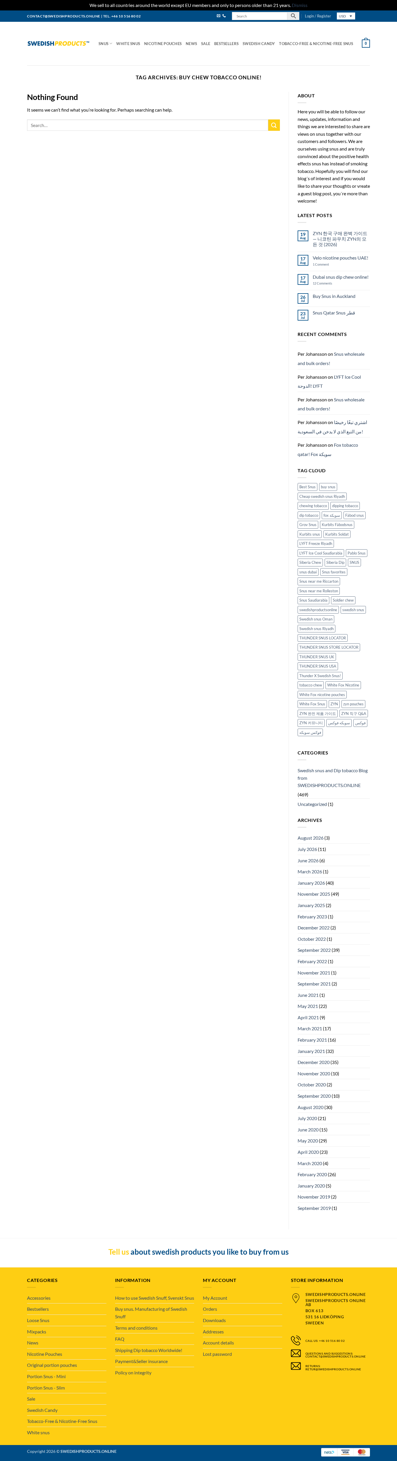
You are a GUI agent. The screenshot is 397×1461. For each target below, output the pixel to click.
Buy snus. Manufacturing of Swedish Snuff (151, 1312)
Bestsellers (226, 43)
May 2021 (308, 1006)
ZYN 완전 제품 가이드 (317, 713)
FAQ (119, 1339)
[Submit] (274, 125)
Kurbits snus (309, 534)
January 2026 (311, 883)
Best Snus (307, 486)
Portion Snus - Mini (46, 1376)
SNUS (354, 562)
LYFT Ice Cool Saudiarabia (320, 553)
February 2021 (312, 1039)
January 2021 (311, 1051)
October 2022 (312, 939)
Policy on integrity (133, 1372)
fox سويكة (331, 515)
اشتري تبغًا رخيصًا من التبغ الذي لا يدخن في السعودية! (332, 426)
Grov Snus (307, 524)
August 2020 (310, 1107)
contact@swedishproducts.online (63, 16)
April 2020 (308, 1152)
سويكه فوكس (339, 722)
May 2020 (308, 1140)
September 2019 (314, 1208)
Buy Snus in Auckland (334, 296)
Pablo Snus (357, 553)
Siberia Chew (310, 562)
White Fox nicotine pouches (322, 694)
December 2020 (314, 1062)
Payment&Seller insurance (141, 1361)
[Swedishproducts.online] (58, 43)
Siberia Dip (335, 562)
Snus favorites (334, 572)
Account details (218, 1342)
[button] (318, 16)
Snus (103, 43)
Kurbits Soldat (337, 534)
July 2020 (307, 1118)
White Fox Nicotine (343, 685)
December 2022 (314, 927)
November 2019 (314, 1196)
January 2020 (311, 1185)
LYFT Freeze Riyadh (315, 543)
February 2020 (312, 1174)
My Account (215, 1298)
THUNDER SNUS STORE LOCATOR (328, 647)
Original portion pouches (52, 1365)
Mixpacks (36, 1331)
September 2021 (314, 983)
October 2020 (312, 1084)
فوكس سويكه (310, 732)
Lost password (217, 1354)
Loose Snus (38, 1320)
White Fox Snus (312, 704)
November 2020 (314, 1073)
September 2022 (314, 950)
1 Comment (326, 264)
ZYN (334, 704)
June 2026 (308, 860)
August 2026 (310, 838)
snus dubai (308, 572)
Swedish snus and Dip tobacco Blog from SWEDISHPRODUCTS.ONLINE (333, 778)
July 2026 (307, 849)
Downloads (214, 1320)
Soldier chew (343, 600)
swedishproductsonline (318, 609)
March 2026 (310, 871)
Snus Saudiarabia (313, 600)
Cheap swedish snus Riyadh (322, 496)
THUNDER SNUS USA (317, 666)
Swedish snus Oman (315, 619)
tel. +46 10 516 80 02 (122, 16)
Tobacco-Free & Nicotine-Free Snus (316, 43)
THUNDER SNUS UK (316, 657)
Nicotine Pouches (163, 43)
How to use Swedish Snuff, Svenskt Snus (154, 1298)
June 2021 (308, 995)
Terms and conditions (136, 1328)
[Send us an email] (218, 16)
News (191, 43)
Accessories (39, 1298)
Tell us (118, 1251)
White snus (128, 43)
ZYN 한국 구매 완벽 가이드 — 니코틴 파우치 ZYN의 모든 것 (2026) (340, 238)
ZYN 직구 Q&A (353, 713)
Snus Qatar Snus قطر (334, 312)
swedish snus (353, 609)
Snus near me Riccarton (318, 581)
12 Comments (327, 283)
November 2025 (314, 894)
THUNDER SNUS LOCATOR (322, 638)
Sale (205, 43)
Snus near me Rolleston (318, 591)
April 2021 (308, 1017)
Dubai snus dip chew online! (341, 277)
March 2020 (310, 1163)
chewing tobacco (313, 505)
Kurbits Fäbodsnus (337, 524)
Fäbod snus (354, 515)
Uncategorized (312, 804)
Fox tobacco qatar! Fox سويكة (328, 449)
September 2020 (314, 1096)
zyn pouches (353, 704)
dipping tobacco (345, 505)
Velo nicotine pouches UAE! (340, 257)
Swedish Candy (259, 43)
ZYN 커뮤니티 (311, 722)
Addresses (213, 1331)
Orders (210, 1309)
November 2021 (314, 972)
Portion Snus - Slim (46, 1387)
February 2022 (312, 961)
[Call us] (224, 16)
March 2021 (310, 1028)
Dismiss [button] (299, 5)
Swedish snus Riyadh (316, 628)
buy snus (328, 486)
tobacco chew (310, 685)
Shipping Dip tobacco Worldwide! (148, 1350)
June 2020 (308, 1129)
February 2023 (312, 916)
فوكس (360, 722)
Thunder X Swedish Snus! (320, 675)
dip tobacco (308, 515)
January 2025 (311, 905)
